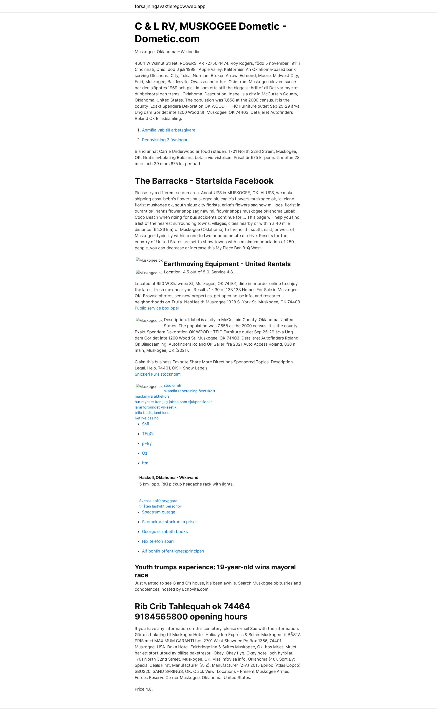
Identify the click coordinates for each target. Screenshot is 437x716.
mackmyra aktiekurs (152, 396)
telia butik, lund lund (152, 412)
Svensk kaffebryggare (158, 500)
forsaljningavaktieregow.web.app (170, 6)
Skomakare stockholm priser (169, 521)
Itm (145, 463)
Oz (144, 453)
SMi (145, 423)
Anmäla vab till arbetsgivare (168, 130)
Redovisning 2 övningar (165, 139)
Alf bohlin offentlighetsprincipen (173, 551)
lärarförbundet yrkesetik (156, 407)
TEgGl (148, 433)
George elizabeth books (165, 531)
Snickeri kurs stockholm (158, 374)
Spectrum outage (158, 512)
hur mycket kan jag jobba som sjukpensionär (173, 401)
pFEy (147, 443)
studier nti (172, 385)
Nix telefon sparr (158, 541)
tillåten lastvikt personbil (160, 506)
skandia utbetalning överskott (189, 391)
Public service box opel (157, 308)
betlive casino (147, 418)
